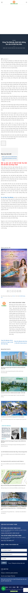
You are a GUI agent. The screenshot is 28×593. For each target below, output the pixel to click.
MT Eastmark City (7, 581)
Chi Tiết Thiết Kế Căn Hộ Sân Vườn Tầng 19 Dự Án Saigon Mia (14, 451)
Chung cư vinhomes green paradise (9, 572)
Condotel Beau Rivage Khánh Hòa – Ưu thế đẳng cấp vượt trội (13, 508)
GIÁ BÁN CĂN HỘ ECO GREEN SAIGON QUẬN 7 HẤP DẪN (13, 392)
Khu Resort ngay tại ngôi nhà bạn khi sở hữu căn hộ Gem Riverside (13, 368)
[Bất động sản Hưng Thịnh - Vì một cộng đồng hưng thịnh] (14, 2)
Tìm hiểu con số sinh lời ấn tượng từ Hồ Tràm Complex (12, 416)
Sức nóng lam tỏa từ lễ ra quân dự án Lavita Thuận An (12, 461)
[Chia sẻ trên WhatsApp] (8, 291)
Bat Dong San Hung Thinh (19, 48)
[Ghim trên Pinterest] (18, 291)
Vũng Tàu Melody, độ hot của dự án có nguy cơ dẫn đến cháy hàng (7, 342)
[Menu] (2, 2)
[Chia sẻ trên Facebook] (10, 291)
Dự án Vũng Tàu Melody (7, 197)
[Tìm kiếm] (26, 2)
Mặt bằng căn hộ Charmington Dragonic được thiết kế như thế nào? (13, 441)
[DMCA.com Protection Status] (14, 591)
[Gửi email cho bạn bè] (15, 291)
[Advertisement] (14, 19)
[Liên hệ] (3, 588)
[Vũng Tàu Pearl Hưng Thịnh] (14, 268)
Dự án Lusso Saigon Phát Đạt (8, 576)
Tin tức (14, 40)
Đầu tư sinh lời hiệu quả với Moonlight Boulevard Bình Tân (13, 485)
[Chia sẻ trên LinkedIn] (20, 291)
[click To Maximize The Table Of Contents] (3, 143)
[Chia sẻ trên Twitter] (13, 291)
